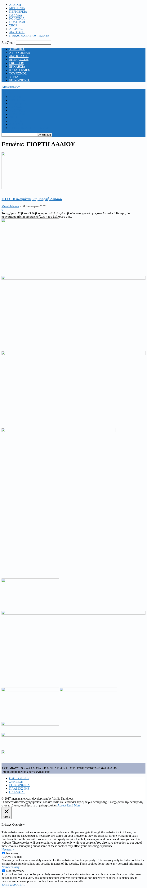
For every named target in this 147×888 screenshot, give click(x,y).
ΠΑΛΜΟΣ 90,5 (19, 788)
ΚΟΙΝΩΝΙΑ (17, 18)
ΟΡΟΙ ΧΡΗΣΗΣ (19, 778)
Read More (73, 805)
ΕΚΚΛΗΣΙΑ (17, 66)
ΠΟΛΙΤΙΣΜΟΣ (18, 22)
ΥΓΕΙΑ (13, 76)
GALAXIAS (17, 792)
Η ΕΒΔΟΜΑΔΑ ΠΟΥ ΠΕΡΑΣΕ (29, 35)
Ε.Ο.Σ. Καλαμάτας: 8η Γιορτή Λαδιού (32, 199)
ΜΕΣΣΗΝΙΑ (17, 8)
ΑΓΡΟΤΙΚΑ (17, 49)
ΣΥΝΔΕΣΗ (16, 781)
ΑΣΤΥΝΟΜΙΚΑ (19, 52)
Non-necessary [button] (11, 867)
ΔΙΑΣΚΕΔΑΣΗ (19, 56)
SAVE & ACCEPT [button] (13, 884)
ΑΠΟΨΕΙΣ (16, 28)
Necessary (12, 853)
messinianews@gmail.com (34, 771)
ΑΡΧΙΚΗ (15, 4)
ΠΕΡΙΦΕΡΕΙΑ (18, 11)
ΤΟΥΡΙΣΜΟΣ (18, 73)
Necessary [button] (8, 849)
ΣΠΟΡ (13, 25)
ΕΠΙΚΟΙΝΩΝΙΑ (19, 80)
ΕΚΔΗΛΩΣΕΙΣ (19, 59)
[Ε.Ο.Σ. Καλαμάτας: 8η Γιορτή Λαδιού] (30, 188)
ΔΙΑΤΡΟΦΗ (16, 32)
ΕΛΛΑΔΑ (15, 15)
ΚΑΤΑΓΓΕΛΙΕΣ (19, 70)
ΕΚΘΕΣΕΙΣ (16, 63)
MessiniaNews (10, 206)
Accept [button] (61, 805)
